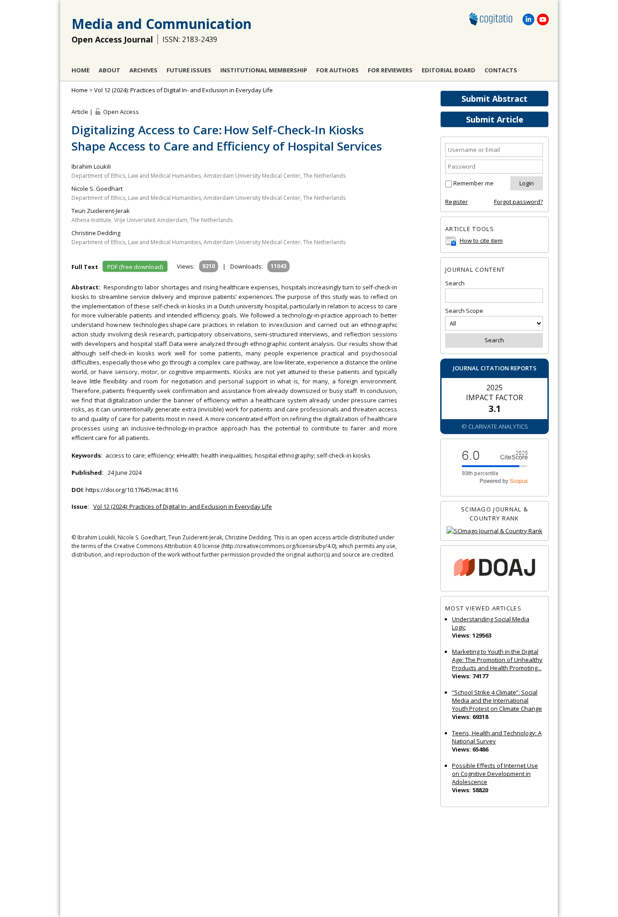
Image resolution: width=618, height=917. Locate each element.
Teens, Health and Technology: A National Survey (497, 737)
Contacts (501, 70)
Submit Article (494, 119)
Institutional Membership (263, 70)
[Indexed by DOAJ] (494, 568)
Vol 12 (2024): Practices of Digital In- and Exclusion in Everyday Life (183, 90)
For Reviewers (390, 70)
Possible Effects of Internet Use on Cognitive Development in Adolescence (495, 773)
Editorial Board (448, 70)
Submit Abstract (494, 98)
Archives (143, 70)
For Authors (337, 70)
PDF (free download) (135, 267)
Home (80, 70)
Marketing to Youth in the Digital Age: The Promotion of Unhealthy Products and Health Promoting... (497, 660)
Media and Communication (161, 23)
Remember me (473, 183)
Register (456, 202)
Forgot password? (518, 202)
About (109, 70)
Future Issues (188, 70)
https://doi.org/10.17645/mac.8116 (132, 490)
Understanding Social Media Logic (490, 623)
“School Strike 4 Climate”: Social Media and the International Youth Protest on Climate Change (497, 700)
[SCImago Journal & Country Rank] (494, 531)
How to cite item (481, 240)
